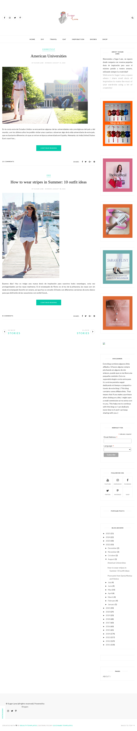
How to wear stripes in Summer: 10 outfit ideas (49, 182)
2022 (49, 175)
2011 (108, 645)
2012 (108, 641)
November (112, 552)
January (111, 604)
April (110, 593)
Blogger (25, 707)
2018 (108, 619)
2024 (108, 537)
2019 (108, 615)
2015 (108, 630)
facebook (127, 484)
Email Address (110, 437)
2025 (108, 533)
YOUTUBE (107, 484)
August (111, 559)
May (109, 590)
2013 (108, 637)
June (110, 586)
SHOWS (93, 39)
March (110, 597)
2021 (108, 608)
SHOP (105, 39)
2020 (108, 612)
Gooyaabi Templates (63, 725)
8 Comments (7, 316)
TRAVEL (53, 39)
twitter (107, 494)
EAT (64, 39)
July (109, 582)
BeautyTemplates (28, 725)
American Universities (49, 56)
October (111, 555)
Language (109, 446)
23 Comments (8, 161)
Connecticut (48, 49)
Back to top (127, 725)
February (111, 600)
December (112, 548)
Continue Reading (49, 148)
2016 (108, 626)
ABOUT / (107, 676)
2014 (108, 634)
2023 (108, 541)
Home (32, 39)
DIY (42, 39)
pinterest (117, 494)
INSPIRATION (78, 39)
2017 (108, 623)
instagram (117, 484)
